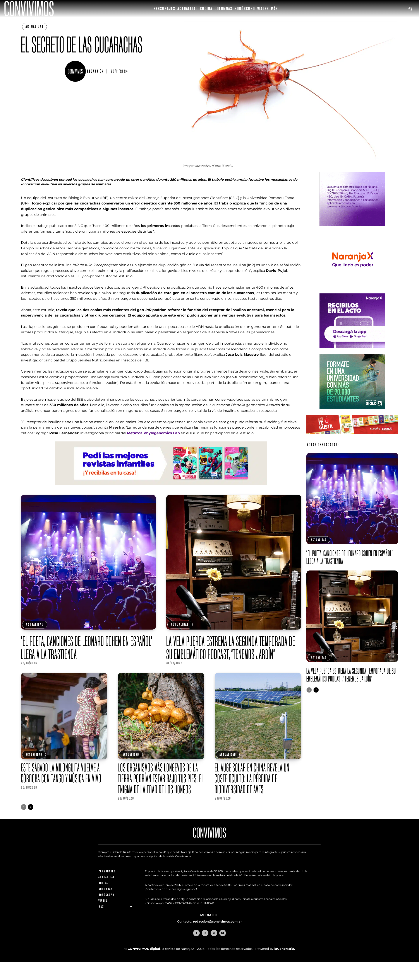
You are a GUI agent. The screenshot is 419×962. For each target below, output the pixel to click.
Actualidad (34, 26)
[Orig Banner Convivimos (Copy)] (352, 437)
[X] (214, 933)
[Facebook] (196, 933)
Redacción (95, 71)
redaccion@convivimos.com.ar (217, 921)
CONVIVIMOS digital (144, 949)
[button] (410, 8)
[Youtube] (222, 933)
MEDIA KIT (209, 915)
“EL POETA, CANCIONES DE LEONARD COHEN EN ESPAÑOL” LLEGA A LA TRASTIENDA (87, 648)
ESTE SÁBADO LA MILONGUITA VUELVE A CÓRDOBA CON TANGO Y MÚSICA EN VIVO (61, 772)
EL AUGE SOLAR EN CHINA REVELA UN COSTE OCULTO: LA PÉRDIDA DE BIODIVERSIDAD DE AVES (252, 778)
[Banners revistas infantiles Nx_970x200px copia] (161, 488)
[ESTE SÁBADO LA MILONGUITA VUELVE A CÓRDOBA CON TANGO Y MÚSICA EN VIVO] (64, 716)
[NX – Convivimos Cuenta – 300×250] (352, 230)
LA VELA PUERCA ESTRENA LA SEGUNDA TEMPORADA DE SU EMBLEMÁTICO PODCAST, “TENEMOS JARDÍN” (230, 648)
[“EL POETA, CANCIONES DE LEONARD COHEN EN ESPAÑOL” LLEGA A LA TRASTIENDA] (88, 562)
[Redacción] (76, 71)
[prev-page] (23, 807)
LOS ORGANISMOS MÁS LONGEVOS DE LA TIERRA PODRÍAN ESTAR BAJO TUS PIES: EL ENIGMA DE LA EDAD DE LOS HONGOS (161, 778)
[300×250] (352, 290)
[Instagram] (205, 933)
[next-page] (30, 807)
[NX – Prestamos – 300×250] (352, 351)
